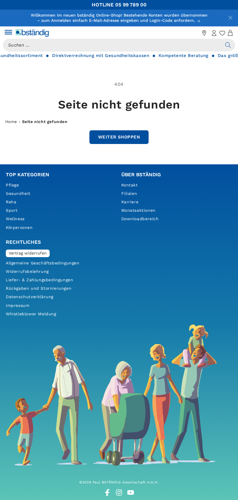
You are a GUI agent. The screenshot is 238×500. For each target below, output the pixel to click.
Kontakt (129, 185)
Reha (11, 202)
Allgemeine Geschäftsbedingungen (43, 263)
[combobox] (112, 45)
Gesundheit (18, 193)
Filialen (129, 193)
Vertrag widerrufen (28, 253)
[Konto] (214, 33)
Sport (12, 210)
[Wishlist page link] (222, 33)
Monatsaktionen (138, 210)
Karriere (130, 202)
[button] (8, 33)
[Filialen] (204, 33)
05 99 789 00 (131, 5)
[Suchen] (228, 45)
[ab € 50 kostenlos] (194, 33)
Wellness (15, 218)
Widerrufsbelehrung (27, 271)
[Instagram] (119, 492)
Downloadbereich (140, 218)
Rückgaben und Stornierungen (38, 288)
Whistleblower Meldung (31, 314)
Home (11, 121)
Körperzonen (19, 227)
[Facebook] (107, 492)
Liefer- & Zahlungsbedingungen (39, 279)
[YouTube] (130, 492)
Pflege (12, 185)
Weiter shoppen (119, 137)
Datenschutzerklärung (29, 296)
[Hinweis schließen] (230, 17)
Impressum (17, 305)
